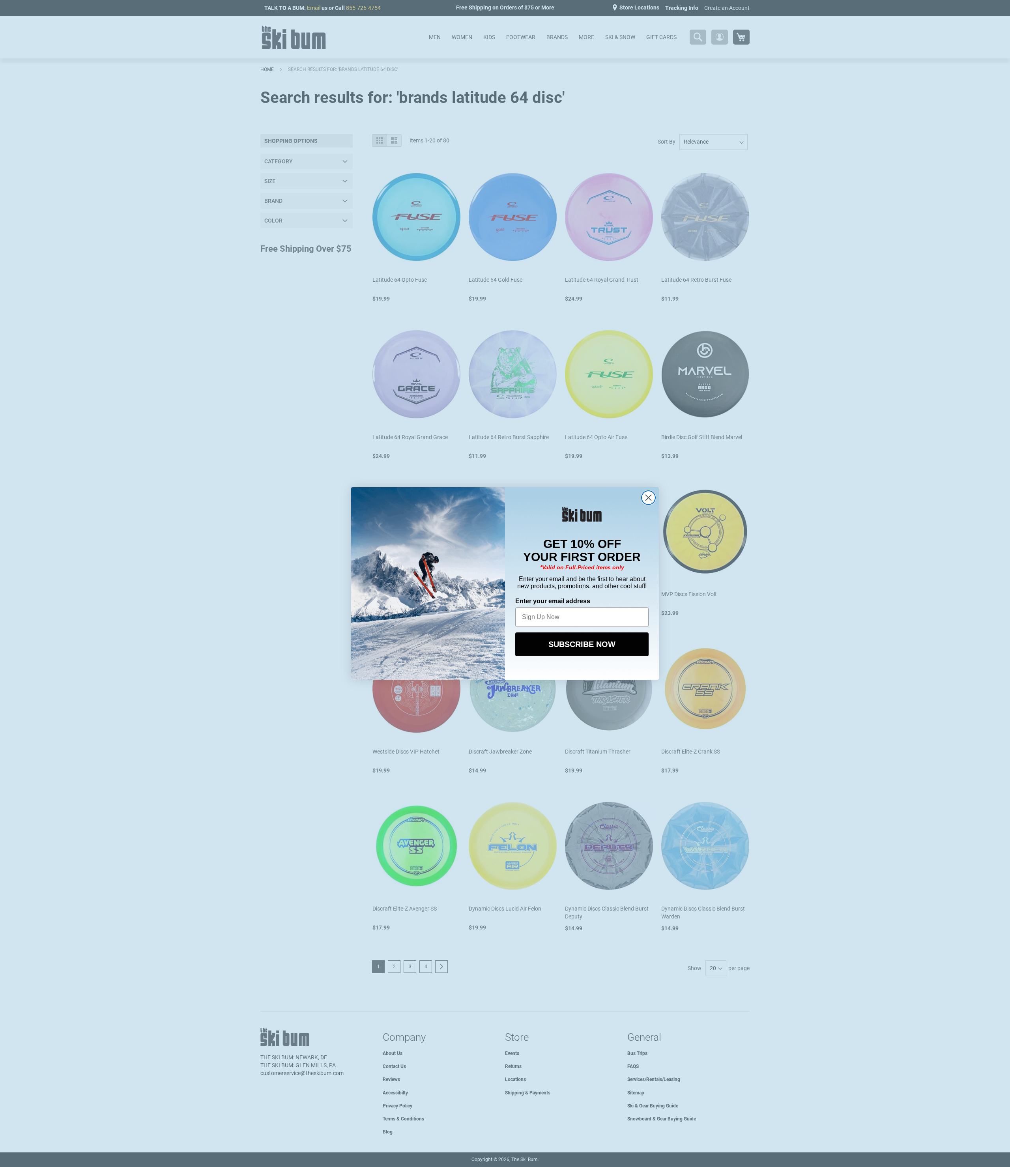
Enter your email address (552, 601)
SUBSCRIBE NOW (581, 644)
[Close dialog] (648, 497)
